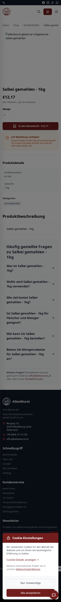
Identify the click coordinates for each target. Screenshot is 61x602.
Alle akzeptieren (30, 593)
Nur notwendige (30, 583)
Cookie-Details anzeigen (21, 560)
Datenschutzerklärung (28, 569)
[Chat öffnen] (53, 594)
